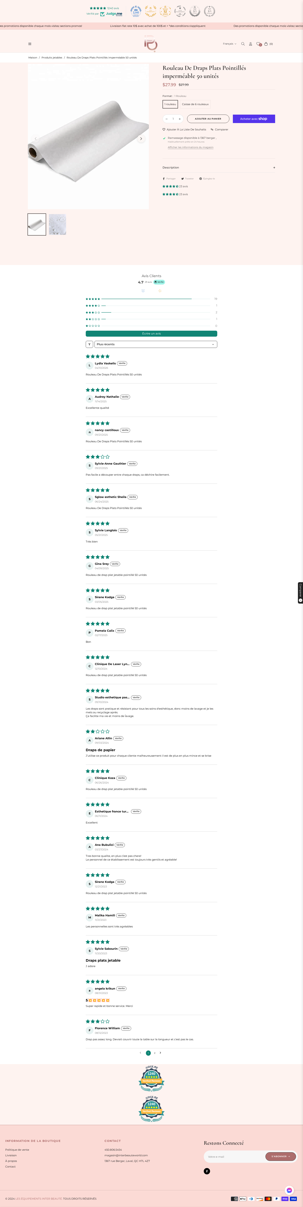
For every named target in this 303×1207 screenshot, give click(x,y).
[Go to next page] (161, 1053)
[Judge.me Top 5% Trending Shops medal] (209, 11)
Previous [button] (35, 139)
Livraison (11, 1155)
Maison (32, 57)
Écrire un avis (151, 333)
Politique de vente (17, 1149)
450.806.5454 (113, 1149)
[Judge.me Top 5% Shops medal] (194, 11)
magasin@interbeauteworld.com (126, 1155)
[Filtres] (89, 344)
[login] (250, 43)
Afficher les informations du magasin (190, 147)
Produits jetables (52, 57)
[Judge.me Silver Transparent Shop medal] (180, 11)
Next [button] (141, 139)
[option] (88, 136)
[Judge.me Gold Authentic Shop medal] (150, 11)
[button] (243, 43)
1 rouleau (170, 104)
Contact (10, 1166)
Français (228, 43)
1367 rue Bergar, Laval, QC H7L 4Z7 (127, 1161)
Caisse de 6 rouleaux (195, 104)
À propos (11, 1161)
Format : (174, 96)
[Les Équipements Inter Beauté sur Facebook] (207, 1171)
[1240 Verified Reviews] (151, 1092)
